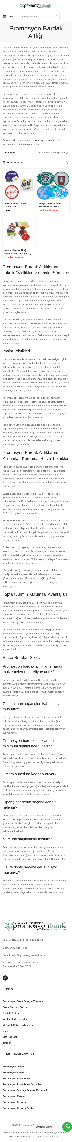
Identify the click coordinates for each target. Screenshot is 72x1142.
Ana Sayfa (9, 152)
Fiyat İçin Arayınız (48, 210)
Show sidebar (14, 162)
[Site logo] (36, 5)
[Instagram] (5, 978)
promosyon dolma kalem (47, 140)
